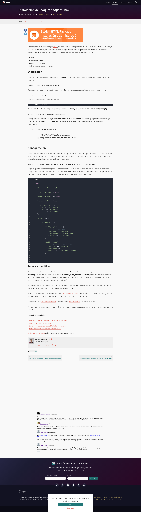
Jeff (50, 339)
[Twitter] (57, 485)
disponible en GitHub (48, 302)
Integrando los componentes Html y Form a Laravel (47, 326)
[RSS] (78, 485)
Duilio (55, 47)
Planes (122, 2)
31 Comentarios (57, 14)
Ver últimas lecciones (115, 497)
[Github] (84, 485)
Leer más (70, 508)
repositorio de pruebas (71, 294)
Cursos (107, 2)
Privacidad (119, 499)
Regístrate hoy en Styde (36, 333)
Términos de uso (109, 499)
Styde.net (7, 2)
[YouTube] (67, 485)
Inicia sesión (132, 2)
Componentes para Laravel (33, 22)
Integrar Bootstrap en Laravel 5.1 (41, 323)
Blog (115, 2)
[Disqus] (70, 386)
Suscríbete (93, 478)
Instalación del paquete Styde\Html (44, 10)
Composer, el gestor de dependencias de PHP (45, 329)
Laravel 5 (46, 14)
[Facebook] (62, 485)
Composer (40, 14)
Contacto (99, 499)
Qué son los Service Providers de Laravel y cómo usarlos (49, 320)
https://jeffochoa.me (42, 345)
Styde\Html (33, 351)
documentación (74, 302)
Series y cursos (102, 497)
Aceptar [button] (70, 504)
